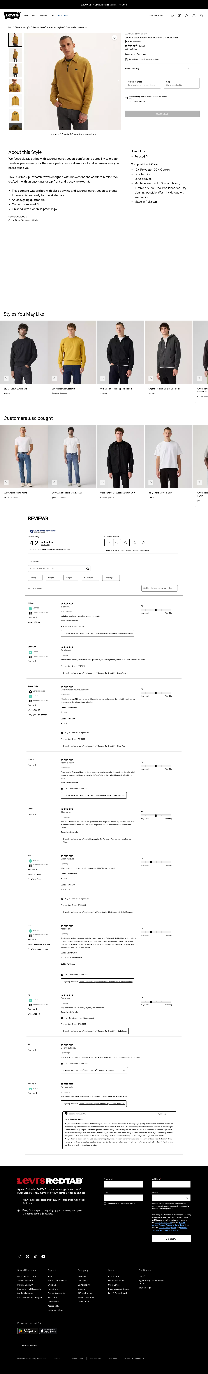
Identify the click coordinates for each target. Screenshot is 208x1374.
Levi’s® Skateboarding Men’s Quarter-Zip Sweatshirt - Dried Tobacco (105, 633)
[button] (194, 16)
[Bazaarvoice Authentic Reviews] (43, 531)
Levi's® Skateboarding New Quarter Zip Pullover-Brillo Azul (102, 795)
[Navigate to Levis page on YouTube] (43, 1256)
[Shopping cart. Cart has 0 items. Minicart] (201, 16)
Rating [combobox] (33, 578)
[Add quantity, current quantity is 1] (194, 68)
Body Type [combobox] (88, 578)
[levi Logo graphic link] (12, 15)
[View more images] (15, 126)
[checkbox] (105, 1203)
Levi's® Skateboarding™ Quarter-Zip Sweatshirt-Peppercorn (102, 1070)
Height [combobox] (51, 578)
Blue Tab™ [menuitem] (63, 15)
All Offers (123, 5)
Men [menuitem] (34, 15)
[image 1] (62, 127)
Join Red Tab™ (156, 15)
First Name (108, 1179)
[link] (58, 1358)
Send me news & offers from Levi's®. (122, 1203)
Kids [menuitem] (52, 15)
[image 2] (65, 127)
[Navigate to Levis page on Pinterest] (27, 1256)
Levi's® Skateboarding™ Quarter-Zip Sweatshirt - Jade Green (103, 1031)
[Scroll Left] (195, 403)
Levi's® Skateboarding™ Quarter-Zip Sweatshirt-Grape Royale (103, 673)
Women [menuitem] (43, 15)
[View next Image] (119, 81)
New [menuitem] (26, 15)
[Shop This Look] (6, 378)
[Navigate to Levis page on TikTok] (35, 1256)
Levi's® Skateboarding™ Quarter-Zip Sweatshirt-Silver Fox (102, 746)
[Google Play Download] (27, 1331)
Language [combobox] (109, 578)
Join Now (171, 1238)
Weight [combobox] (69, 578)
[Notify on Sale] (187, 16)
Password (156, 1192)
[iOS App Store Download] (48, 1331)
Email (106, 1192)
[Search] (172, 16)
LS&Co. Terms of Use (163, 1223)
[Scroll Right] (201, 403)
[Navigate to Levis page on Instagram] (19, 1256)
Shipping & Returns (137, 101)
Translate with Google (69, 620)
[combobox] (161, 588)
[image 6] (78, 127)
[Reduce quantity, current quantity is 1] (182, 68)
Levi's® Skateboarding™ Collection (24, 27)
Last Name (156, 1179)
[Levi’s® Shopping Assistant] (179, 16)
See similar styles (152, 59)
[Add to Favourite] (114, 37)
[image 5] (75, 127)
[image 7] (81, 127)
